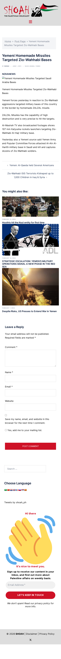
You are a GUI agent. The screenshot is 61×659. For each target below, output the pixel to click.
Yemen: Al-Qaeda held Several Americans (32, 165)
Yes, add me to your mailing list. (24, 430)
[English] (14, 490)
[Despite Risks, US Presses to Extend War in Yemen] (30, 286)
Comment (11, 347)
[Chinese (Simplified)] (8, 490)
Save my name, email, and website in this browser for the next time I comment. (27, 421)
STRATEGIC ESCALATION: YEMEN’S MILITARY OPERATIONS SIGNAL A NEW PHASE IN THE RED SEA (28, 264)
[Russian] (19, 490)
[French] (17, 490)
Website (9, 401)
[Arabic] (5, 490)
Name (9, 372)
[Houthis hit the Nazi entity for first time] (30, 206)
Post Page (20, 41)
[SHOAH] (30, 9)
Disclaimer (31, 633)
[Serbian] (22, 490)
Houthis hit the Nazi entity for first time (23, 222)
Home (8, 41)
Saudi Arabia (30, 66)
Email (9, 386)
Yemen (37, 66)
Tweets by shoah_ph (15, 502)
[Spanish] (25, 490)
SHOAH (6, 66)
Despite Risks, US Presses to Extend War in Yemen (29, 311)
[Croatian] (11, 490)
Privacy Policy (46, 633)
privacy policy (42, 603)
